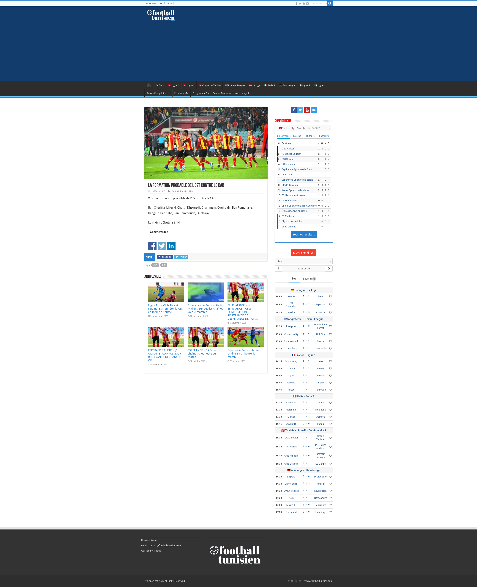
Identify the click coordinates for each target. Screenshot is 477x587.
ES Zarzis (320, 463)
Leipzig (291, 476)
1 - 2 (306, 368)
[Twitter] (299, 3)
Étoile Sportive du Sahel (294, 211)
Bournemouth (291, 341)
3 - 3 (306, 483)
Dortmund (291, 512)
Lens (320, 361)
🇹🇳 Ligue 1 (173, 85)
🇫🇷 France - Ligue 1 (303, 355)
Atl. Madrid (320, 312)
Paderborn (320, 505)
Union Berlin (291, 483)
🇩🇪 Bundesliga (287, 85)
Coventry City (291, 334)
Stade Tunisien (290, 185)
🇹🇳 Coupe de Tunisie (210, 85)
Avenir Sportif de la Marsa (295, 190)
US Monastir (288, 164)
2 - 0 (306, 423)
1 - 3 (306, 312)
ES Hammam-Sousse (293, 195)
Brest (291, 389)
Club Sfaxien (291, 463)
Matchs (297, 136)
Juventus (291, 423)
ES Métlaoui (288, 216)
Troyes (320, 368)
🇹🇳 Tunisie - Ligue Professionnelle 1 (303, 430)
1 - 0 (306, 455)
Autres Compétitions (157, 93)
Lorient (291, 368)
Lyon (291, 375)
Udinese (320, 416)
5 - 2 (306, 296)
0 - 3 (306, 409)
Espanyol (321, 304)
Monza (291, 416)
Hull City (320, 334)
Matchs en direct (304, 252)
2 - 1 (306, 304)
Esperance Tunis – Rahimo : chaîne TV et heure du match (245, 354)
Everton (321, 341)
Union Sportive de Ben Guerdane (299, 205)
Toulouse (320, 389)
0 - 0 (306, 446)
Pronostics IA (181, 93)
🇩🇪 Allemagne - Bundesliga (303, 470)
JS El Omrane (289, 226)
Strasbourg (291, 361)
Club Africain (288, 148)
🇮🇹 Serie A (269, 85)
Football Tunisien (149, 85)
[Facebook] (296, 3)
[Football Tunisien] (161, 14)
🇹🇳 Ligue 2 (189, 85)
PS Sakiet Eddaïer (291, 153)
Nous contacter (149, 540)
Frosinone (320, 409)
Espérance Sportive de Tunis (297, 169)
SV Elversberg (291, 490)
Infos (159, 85)
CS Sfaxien (287, 159)
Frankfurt (320, 483)
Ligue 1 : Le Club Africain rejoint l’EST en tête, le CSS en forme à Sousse (165, 309)
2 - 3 (306, 416)
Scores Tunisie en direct (225, 93)
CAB (155, 265)
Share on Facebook (152, 246)
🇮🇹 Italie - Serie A (303, 396)
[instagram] (307, 3)
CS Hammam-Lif (290, 200)
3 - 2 (306, 490)
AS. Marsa (291, 446)
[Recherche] (330, 3)
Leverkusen (320, 490)
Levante (291, 296)
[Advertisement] (238, 49)
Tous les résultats (304, 234)
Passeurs (324, 136)
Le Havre (320, 375)
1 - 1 (306, 341)
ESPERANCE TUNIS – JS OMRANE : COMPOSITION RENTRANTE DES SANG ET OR (165, 355)
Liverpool (291, 326)
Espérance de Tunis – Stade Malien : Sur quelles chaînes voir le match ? (205, 309)
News (192, 191)
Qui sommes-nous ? (151, 550)
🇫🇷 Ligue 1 (304, 85)
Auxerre (291, 382)
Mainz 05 (291, 505)
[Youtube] (303, 3)
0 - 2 (306, 348)
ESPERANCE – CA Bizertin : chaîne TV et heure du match (205, 354)
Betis (320, 296)
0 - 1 (306, 334)
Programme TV (201, 93)
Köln (291, 498)
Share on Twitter (162, 246)
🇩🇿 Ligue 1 (319, 85)
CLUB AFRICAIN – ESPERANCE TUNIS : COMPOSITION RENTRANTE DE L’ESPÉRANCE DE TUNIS (243, 312)
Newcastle (320, 348)
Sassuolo (291, 402)
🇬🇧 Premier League (235, 85)
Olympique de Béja (292, 221)
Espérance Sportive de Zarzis (297, 179)
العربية (245, 93)
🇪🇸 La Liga (254, 85)
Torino (320, 402)
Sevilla (291, 312)
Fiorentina (291, 409)
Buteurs (310, 136)
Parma (320, 423)
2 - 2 (306, 326)
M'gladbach (320, 476)
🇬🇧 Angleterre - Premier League (303, 319)
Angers (320, 382)
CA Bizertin (287, 174)
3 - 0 (306, 476)
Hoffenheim (320, 498)
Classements (283, 136)
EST (163, 265)
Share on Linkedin (171, 246)
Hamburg (320, 512)
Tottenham (291, 348)
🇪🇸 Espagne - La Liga (304, 290)
